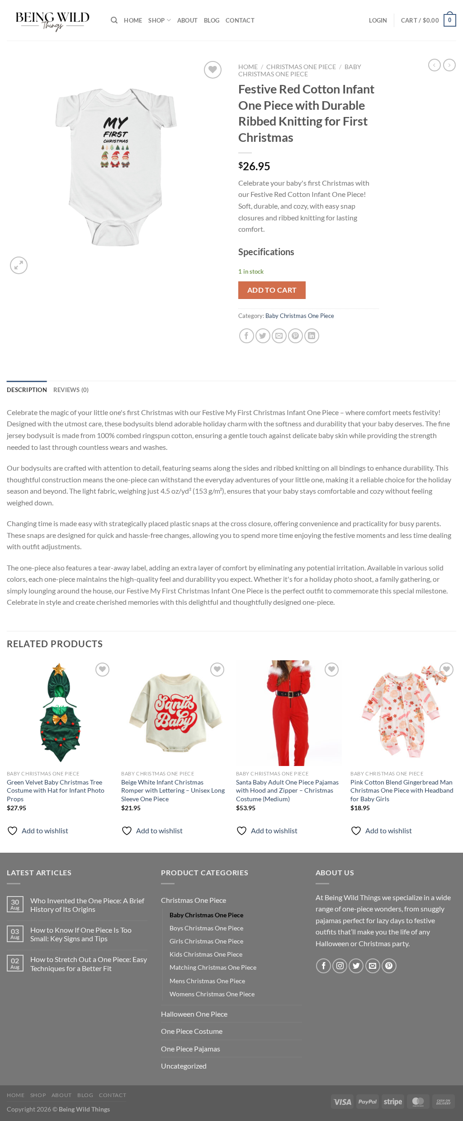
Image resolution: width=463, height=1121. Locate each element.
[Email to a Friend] (279, 335)
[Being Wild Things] (52, 20)
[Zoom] (19, 265)
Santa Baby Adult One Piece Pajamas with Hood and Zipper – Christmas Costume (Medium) (287, 790)
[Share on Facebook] (246, 335)
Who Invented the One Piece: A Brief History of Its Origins (87, 904)
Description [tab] (27, 389)
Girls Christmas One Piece (206, 941)
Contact (240, 20)
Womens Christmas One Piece (212, 994)
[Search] (114, 20)
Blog (211, 20)
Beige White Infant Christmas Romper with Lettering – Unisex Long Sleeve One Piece (173, 790)
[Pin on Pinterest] (295, 335)
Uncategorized (184, 1065)
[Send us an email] (372, 965)
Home (133, 20)
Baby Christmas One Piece (299, 70)
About (187, 20)
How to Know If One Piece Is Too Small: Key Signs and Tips (81, 934)
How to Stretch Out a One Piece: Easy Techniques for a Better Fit (88, 963)
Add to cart (272, 290)
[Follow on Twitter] (356, 965)
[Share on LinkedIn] (311, 335)
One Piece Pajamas (190, 1048)
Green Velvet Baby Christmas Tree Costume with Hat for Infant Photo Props (55, 790)
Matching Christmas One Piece (213, 967)
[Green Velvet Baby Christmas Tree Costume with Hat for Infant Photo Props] (60, 713)
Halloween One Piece (194, 1013)
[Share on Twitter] (262, 335)
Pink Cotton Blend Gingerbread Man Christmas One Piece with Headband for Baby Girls (402, 790)
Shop (156, 20)
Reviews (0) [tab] (71, 389)
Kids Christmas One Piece (206, 954)
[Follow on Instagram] (339, 965)
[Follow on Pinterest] (389, 965)
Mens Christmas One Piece (207, 981)
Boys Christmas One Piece (206, 928)
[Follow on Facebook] (323, 965)
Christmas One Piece (301, 66)
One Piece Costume (191, 1031)
